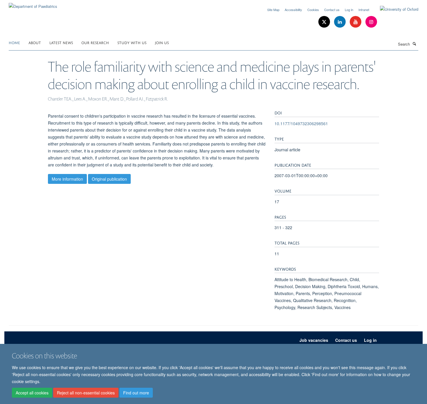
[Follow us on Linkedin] (340, 22)
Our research (95, 42)
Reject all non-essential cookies (86, 393)
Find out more (136, 393)
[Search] (414, 43)
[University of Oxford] (394, 9)
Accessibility (293, 9)
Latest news (61, 42)
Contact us (332, 9)
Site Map (273, 9)
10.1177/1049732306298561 (301, 123)
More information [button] (67, 179)
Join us (162, 42)
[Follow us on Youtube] (356, 22)
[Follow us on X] (324, 22)
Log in (349, 9)
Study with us (131, 42)
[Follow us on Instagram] (371, 22)
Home (14, 42)
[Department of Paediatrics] (33, 4)
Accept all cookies (32, 393)
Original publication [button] (109, 179)
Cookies (313, 9)
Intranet (363, 9)
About (34, 42)
